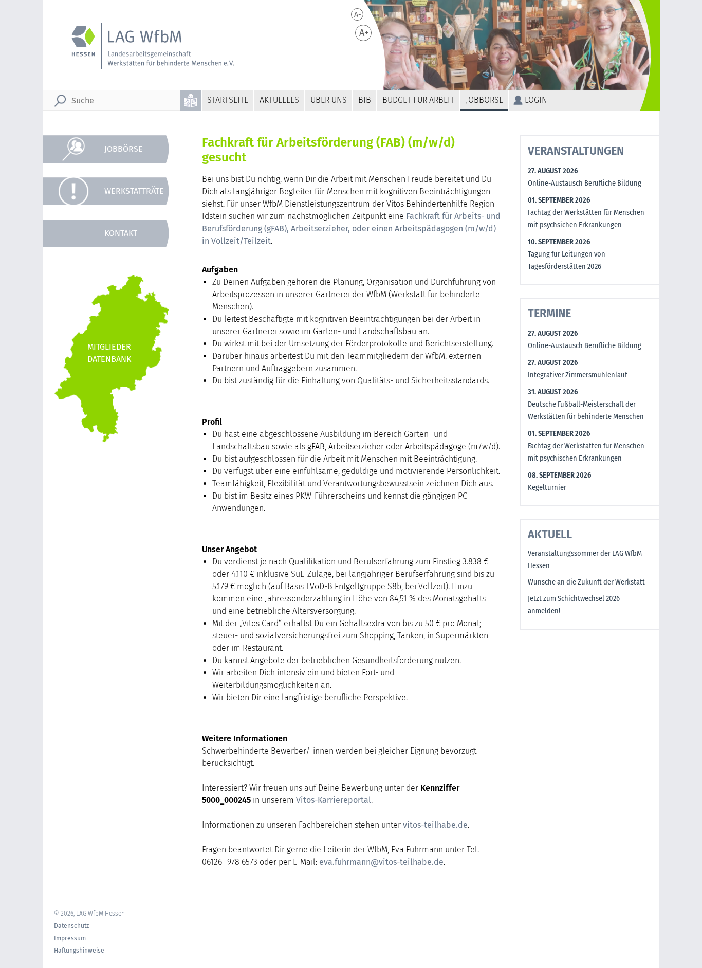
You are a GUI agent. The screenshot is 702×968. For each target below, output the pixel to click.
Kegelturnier (547, 487)
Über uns (328, 100)
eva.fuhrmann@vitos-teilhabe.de (381, 862)
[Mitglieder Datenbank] (111, 358)
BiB (364, 100)
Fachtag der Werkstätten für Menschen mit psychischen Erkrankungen (586, 452)
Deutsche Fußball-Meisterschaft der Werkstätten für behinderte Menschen (586, 410)
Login (536, 100)
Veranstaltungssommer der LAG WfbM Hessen (585, 559)
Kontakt (120, 233)
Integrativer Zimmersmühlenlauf (577, 375)
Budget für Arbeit (418, 100)
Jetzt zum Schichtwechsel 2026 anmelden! (574, 604)
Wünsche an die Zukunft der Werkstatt (586, 582)
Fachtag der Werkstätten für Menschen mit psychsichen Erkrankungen (586, 218)
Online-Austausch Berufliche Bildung (584, 183)
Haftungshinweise (79, 950)
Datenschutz (71, 926)
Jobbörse (484, 100)
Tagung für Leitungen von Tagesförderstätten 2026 (566, 260)
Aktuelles (279, 100)
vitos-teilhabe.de (435, 825)
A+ (364, 33)
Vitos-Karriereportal (333, 800)
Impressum (70, 938)
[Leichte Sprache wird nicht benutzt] (191, 100)
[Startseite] (146, 46)
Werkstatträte (134, 191)
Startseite (227, 100)
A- (357, 14)
